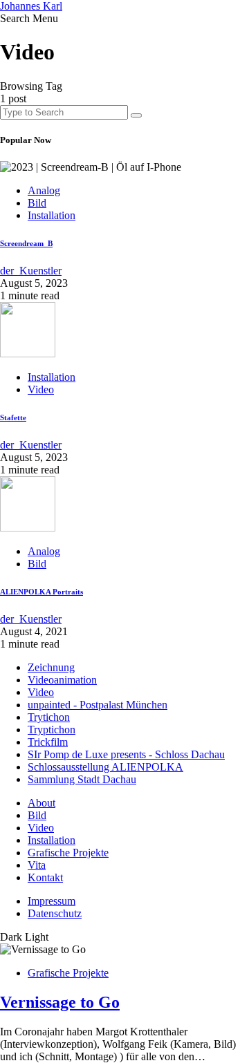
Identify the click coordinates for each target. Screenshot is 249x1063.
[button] (16, 18)
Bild (37, 203)
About (41, 803)
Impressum (51, 901)
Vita (37, 865)
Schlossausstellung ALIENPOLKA (105, 767)
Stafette (13, 417)
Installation (51, 215)
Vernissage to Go (60, 1002)
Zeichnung (51, 667)
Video (41, 389)
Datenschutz (55, 913)
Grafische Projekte (68, 852)
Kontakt (45, 877)
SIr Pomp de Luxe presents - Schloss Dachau (126, 754)
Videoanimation (62, 680)
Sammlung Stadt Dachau (82, 779)
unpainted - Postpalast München (97, 705)
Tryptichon (51, 729)
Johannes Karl (31, 6)
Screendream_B (26, 243)
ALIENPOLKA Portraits (41, 591)
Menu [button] (45, 18)
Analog (44, 190)
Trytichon (49, 717)
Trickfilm (48, 742)
